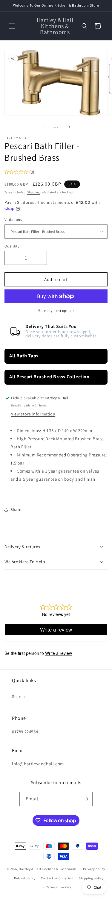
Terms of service (58, 887)
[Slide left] (43, 126)
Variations (13, 219)
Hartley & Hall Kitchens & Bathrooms (48, 869)
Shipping (33, 192)
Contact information (57, 878)
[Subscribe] (85, 799)
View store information (33, 414)
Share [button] (16, 509)
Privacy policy (94, 869)
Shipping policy (91, 878)
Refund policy (24, 878)
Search (18, 696)
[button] (12, 26)
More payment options (56, 310)
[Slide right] (69, 126)
